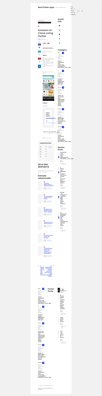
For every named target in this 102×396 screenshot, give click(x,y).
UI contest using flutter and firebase (48, 237)
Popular (59, 290)
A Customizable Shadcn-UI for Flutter (48, 198)
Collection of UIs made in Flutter (48, 223)
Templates (73, 14)
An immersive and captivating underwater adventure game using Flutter (61, 100)
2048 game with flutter (62, 319)
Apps (72, 8)
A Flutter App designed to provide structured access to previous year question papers (63, 175)
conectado (49, 170)
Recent (61, 290)
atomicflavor (51, 118)
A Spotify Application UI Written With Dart (49, 185)
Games (72, 10)
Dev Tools (73, 12)
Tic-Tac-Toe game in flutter (62, 334)
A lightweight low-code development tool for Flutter (61, 120)
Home (72, 6)
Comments (63, 290)
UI (74, 8)
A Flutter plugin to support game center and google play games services (62, 302)
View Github (45, 105)
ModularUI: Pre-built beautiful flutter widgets (48, 211)
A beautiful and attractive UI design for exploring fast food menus (48, 251)
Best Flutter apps (46, 7)
